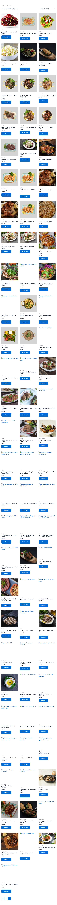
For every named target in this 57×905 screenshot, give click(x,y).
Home (2, 5)
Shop (6, 5)
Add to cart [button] (6, 37)
